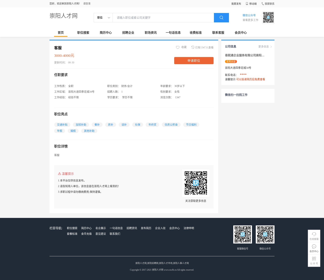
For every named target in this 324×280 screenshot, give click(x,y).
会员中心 (241, 32)
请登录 (87, 3)
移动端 (253, 3)
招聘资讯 (132, 228)
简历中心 (106, 32)
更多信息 (263, 46)
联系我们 (115, 233)
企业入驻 (160, 228)
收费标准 (196, 32)
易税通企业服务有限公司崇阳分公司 (247, 55)
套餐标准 (72, 233)
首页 (61, 32)
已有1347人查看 (204, 47)
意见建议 (100, 233)
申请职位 (194, 60)
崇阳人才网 (64, 16)
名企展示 (100, 228)
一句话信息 (173, 32)
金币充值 (86, 233)
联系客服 (218, 32)
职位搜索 (83, 32)
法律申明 (189, 228)
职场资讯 (151, 32)
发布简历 (146, 228)
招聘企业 (128, 32)
